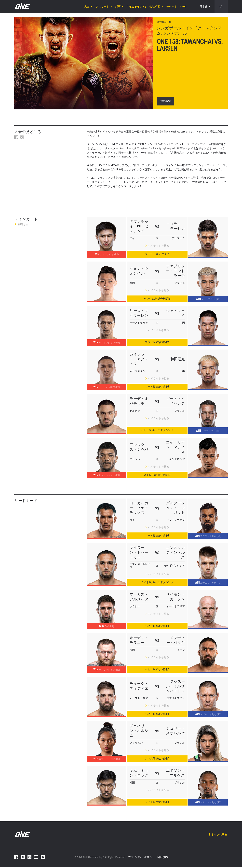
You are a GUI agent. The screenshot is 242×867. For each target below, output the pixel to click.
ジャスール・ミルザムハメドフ (175, 686)
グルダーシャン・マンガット (175, 508)
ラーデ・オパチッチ (139, 401)
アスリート (102, 6)
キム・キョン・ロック (139, 772)
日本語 (203, 6)
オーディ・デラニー (139, 640)
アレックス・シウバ (139, 447)
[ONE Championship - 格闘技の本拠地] (22, 7)
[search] (221, 6)
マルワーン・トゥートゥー (139, 552)
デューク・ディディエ (139, 686)
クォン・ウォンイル (139, 270)
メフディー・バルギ (175, 640)
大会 (87, 6)
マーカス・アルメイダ (139, 596)
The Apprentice (136, 6)
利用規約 (162, 857)
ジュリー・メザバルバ (175, 730)
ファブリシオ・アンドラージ (175, 271)
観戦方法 (165, 101)
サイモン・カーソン (175, 596)
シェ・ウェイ (175, 313)
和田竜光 (177, 359)
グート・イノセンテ (175, 401)
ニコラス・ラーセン (175, 226)
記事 (118, 6)
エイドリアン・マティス (175, 447)
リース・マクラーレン (139, 313)
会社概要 (154, 6)
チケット (171, 6)
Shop (183, 6)
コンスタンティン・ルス (175, 552)
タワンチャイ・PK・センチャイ (139, 226)
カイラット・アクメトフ (139, 359)
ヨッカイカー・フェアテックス (139, 508)
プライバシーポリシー (141, 857)
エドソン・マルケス (175, 772)
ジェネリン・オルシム (139, 730)
